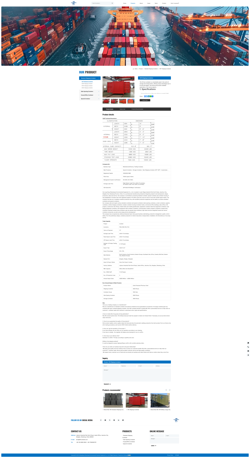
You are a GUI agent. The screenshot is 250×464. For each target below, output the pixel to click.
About (141, 3)
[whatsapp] (123, 420)
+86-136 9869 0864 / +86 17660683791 (86, 442)
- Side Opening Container (128, 439)
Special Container (85, 98)
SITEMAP (177, 455)
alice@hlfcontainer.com (82, 439)
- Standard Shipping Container (127, 436)
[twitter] (110, 420)
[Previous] (105, 87)
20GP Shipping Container (87, 83)
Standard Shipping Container (151, 68)
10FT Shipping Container (165, 68)
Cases (148, 3)
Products (133, 3)
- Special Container (127, 443)
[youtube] (105, 420)
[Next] (132, 87)
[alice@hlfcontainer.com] (248, 351)
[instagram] (114, 420)
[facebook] (101, 420)
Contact (164, 3)
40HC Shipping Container (87, 87)
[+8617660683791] (248, 343)
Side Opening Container (87, 91)
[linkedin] (118, 420)
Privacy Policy (170, 455)
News (156, 3)
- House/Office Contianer (128, 441)
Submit (106, 384)
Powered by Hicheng (122, 455)
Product (141, 68)
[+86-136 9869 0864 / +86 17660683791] (248, 347)
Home (124, 3)
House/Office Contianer (87, 95)
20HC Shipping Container (87, 85)
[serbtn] (112, 3)
